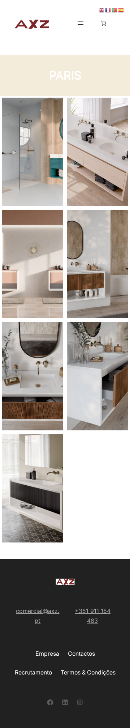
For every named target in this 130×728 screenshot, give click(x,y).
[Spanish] (121, 10)
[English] (102, 10)
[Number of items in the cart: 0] (103, 23)
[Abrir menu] (80, 23)
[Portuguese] (115, 10)
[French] (108, 10)
